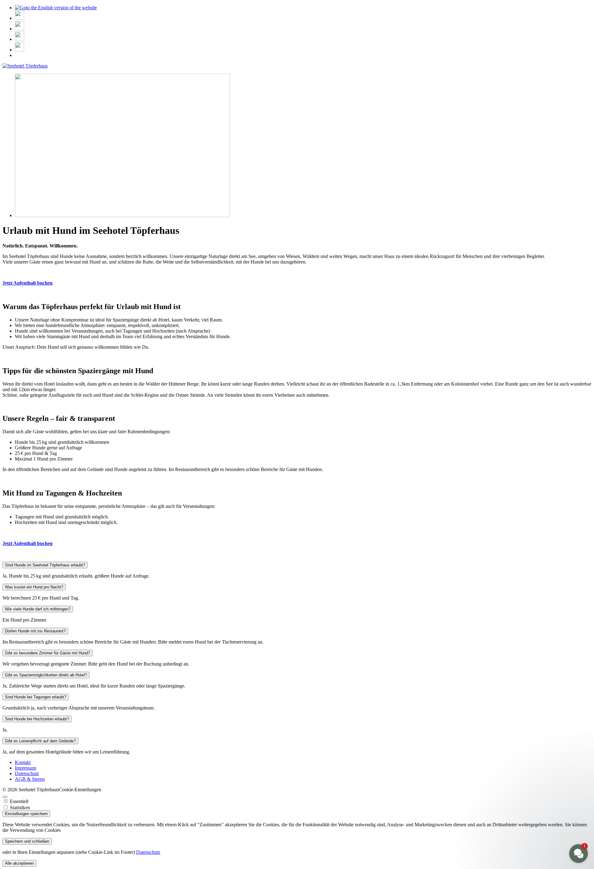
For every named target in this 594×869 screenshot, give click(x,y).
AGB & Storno (30, 779)
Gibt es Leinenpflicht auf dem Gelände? (40, 741)
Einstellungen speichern (26, 813)
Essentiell (19, 801)
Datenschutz (27, 773)
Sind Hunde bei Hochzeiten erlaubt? (37, 719)
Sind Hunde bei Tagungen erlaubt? (35, 697)
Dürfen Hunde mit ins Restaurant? (35, 631)
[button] (541, 807)
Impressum (25, 768)
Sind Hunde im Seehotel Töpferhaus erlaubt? (45, 565)
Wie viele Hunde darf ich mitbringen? (38, 609)
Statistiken (20, 807)
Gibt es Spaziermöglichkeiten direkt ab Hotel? (46, 675)
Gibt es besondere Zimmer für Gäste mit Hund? (47, 653)
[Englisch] (56, 7)
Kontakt (23, 762)
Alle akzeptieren (19, 863)
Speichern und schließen (27, 841)
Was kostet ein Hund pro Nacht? (34, 587)
